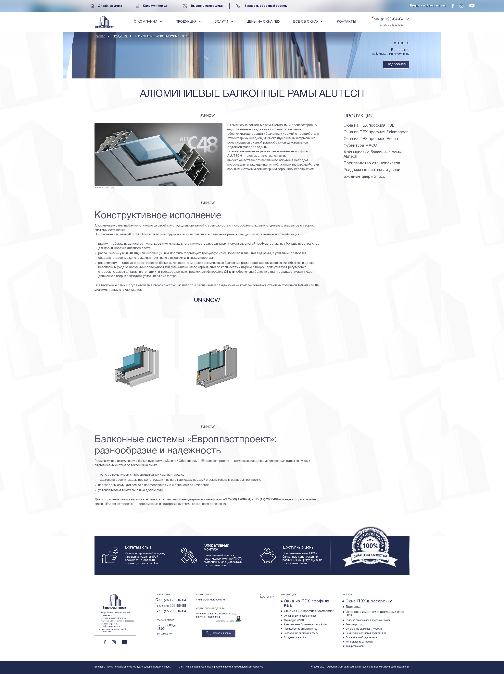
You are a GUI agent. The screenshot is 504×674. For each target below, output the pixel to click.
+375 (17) (171, 611)
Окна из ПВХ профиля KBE (369, 125)
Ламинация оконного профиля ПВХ (366, 633)
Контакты (346, 21)
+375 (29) (171, 600)
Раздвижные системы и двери (372, 170)
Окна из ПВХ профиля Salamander (376, 132)
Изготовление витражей (359, 642)
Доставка (353, 607)
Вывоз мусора (354, 624)
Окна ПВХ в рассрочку (369, 601)
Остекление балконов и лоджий (364, 629)
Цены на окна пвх (263, 21)
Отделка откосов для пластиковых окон (368, 620)
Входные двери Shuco (364, 177)
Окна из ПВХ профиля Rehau (371, 139)
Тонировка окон (355, 646)
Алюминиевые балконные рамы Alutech (373, 154)
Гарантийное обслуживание (361, 637)
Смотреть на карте (225, 621)
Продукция (120, 36)
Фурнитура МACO (360, 145)
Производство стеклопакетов (372, 163)
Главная (99, 36)
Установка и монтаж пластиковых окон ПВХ (375, 614)
